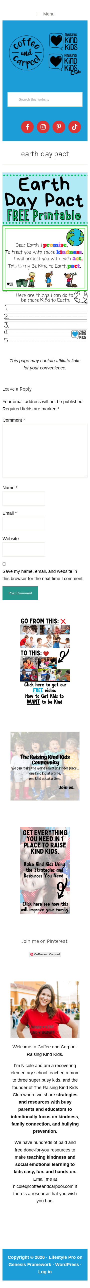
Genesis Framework (29, 1264)
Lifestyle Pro (62, 1257)
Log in (45, 1271)
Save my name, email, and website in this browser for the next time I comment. (43, 575)
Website (10, 538)
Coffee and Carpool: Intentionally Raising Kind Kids (45, 52)
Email (9, 513)
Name (10, 487)
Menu (48, 13)
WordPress (67, 1264)
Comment (13, 420)
